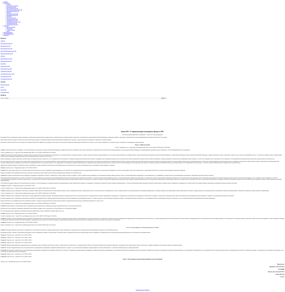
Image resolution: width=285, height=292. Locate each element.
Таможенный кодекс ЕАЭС (13, 22)
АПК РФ (9, 4)
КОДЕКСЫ (6, 3)
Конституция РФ (11, 27)
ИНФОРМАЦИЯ (8, 32)
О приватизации (11, 30)
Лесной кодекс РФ (11, 18)
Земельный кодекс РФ (12, 15)
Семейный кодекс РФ (12, 20)
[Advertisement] (9, 114)
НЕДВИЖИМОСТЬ (9, 34)
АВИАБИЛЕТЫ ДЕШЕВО (142, 290)
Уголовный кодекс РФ (12, 24)
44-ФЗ (8, 31)
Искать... (3, 98)
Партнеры (6, 35)
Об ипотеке (9, 28)
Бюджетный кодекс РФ (12, 5)
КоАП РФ (9, 16)
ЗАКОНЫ (6, 26)
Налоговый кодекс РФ (12, 19)
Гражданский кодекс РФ (13, 11)
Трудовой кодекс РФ (12, 23)
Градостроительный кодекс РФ (14, 9)
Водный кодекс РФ (11, 7)
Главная (6, 1)
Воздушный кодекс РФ (12, 8)
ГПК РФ (9, 12)
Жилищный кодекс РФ (12, 14)
